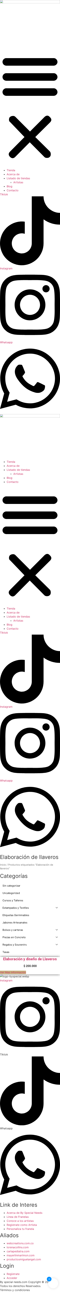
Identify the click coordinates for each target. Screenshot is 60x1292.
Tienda (11, 170)
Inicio (3, 864)
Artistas (18, 182)
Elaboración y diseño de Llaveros (30, 959)
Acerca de (13, 174)
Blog (9, 186)
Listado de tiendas (18, 178)
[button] (30, 107)
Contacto (12, 190)
